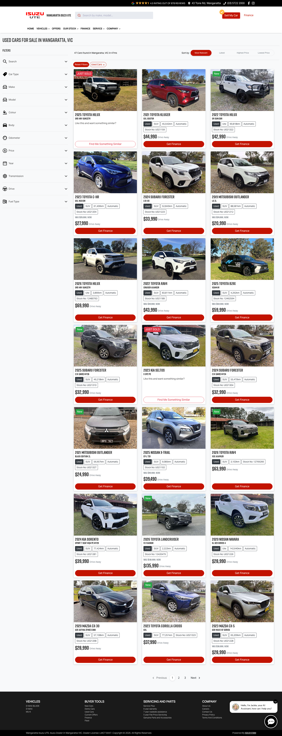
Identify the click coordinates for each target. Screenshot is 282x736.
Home (30, 28)
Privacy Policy (208, 714)
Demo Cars (90, 709)
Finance (248, 15)
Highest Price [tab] (243, 53)
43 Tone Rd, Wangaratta (206, 3)
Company (112, 28)
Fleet (87, 720)
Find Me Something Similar (105, 144)
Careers (205, 709)
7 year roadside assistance (155, 712)
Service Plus (149, 706)
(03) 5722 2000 (236, 3)
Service (97, 28)
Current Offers (91, 714)
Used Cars (89, 712)
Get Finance (174, 144)
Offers (56, 28)
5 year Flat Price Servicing (155, 714)
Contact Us (207, 712)
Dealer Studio (250, 733)
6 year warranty (150, 709)
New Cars (89, 706)
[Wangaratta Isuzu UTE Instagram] (254, 3)
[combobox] (114, 15)
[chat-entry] (270, 721)
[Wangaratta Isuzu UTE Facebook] (249, 3)
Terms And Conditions (212, 717)
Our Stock (69, 28)
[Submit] (79, 15)
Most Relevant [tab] (201, 53)
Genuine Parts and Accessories (157, 717)
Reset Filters (81, 64)
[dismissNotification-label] (275, 701)
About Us (206, 706)
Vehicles (42, 28)
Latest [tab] (222, 53)
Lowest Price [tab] (264, 53)
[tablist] (232, 53)
